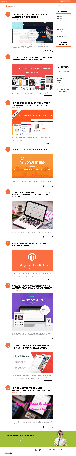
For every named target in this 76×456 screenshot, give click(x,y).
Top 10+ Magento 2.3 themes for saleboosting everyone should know (62, 91)
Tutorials (58, 31)
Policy (40, 449)
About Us (60, 449)
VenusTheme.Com (8, 449)
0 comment (13, 19)
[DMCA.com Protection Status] (8, 453)
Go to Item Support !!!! (13, 441)
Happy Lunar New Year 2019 (62, 96)
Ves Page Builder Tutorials (61, 36)
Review (58, 27)
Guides (58, 20)
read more (48, 50)
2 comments (14, 61)
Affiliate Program (37, 450)
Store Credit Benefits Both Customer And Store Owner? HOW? (61, 78)
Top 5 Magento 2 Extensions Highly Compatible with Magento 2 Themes (62, 85)
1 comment (13, 152)
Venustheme (7, 1)
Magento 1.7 (59, 22)
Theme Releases (60, 29)
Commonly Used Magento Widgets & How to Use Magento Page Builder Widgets (31, 194)
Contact (54, 449)
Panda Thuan (18, 19)
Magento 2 (59, 25)
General (58, 18)
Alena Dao (18, 61)
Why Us (35, 449)
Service (44, 449)
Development (59, 16)
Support (49, 449)
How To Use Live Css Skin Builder (29, 150)
